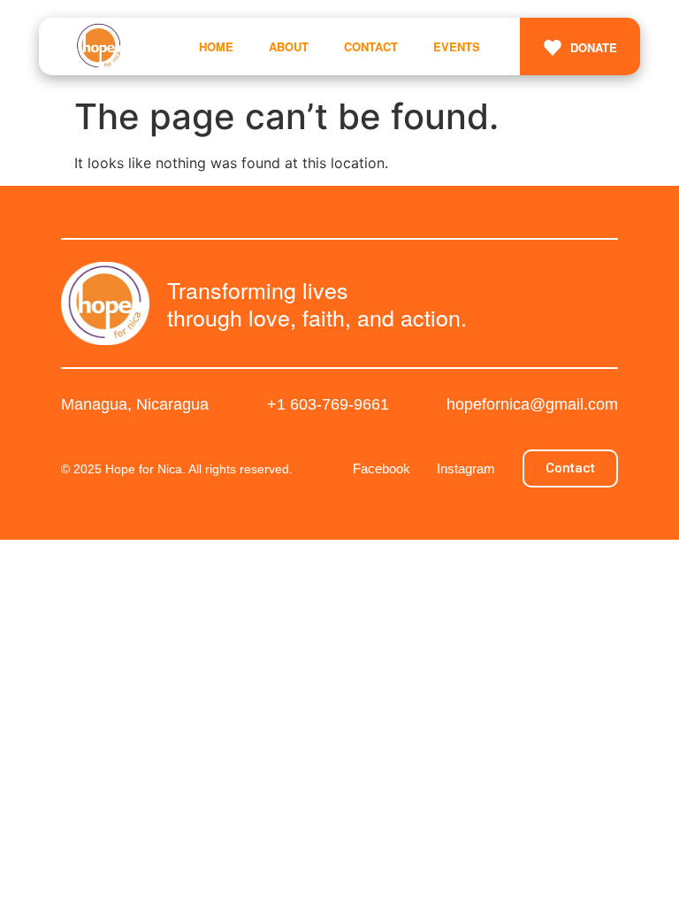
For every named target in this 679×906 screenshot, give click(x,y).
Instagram (466, 468)
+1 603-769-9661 (328, 404)
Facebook (381, 468)
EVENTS (456, 46)
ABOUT (289, 46)
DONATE (593, 47)
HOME (216, 46)
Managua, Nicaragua (135, 404)
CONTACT (371, 46)
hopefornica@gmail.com (532, 404)
